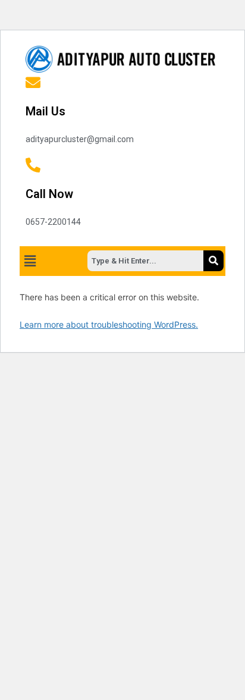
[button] (30, 261)
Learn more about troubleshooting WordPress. (109, 324)
